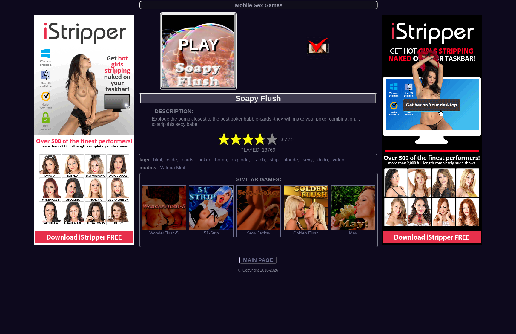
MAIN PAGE (258, 260)
